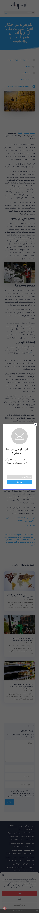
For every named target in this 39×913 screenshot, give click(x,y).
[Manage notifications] (4, 908)
